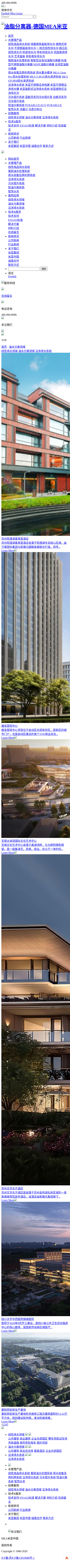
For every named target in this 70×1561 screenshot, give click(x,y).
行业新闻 (25, 137)
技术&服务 (14, 121)
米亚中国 (25, 146)
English (5, 13)
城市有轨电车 (28, 1442)
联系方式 (48, 146)
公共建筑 (13, 1438)
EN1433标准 (27, 125)
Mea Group (16, 13)
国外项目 (42, 1442)
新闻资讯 (13, 133)
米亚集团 (13, 146)
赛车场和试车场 (57, 1438)
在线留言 (13, 232)
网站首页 (13, 158)
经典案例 (13, 113)
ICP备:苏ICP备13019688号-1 (17, 1557)
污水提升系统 (16, 97)
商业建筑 (25, 1438)
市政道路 (13, 1442)
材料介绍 (52, 125)
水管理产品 (15, 40)
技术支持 (13, 125)
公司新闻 (13, 137)
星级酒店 (39, 1450)
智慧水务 (13, 109)
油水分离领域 (33, 117)
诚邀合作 (36, 146)
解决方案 (40, 125)
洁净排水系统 (16, 84)
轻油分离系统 (16, 105)
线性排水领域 (16, 117)
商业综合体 (26, 1450)
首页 (11, 35)
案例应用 (13, 195)
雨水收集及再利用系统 (21, 72)
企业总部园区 (39, 1438)
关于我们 (13, 141)
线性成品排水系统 (19, 44)
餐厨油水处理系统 (19, 60)
